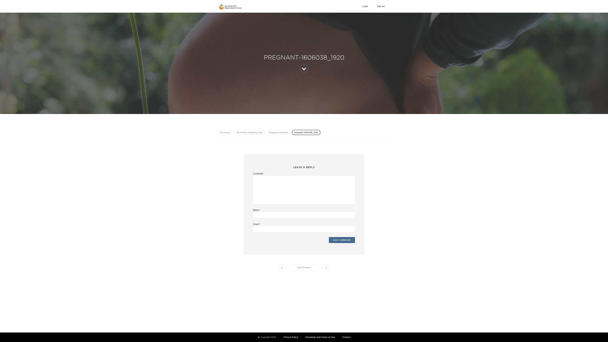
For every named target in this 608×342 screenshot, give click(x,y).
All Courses (224, 132)
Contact (346, 337)
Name (257, 210)
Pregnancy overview (278, 132)
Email (256, 224)
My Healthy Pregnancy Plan (249, 132)
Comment (258, 173)
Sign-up (381, 6)
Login (365, 6)
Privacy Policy (291, 337)
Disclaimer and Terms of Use (320, 337)
